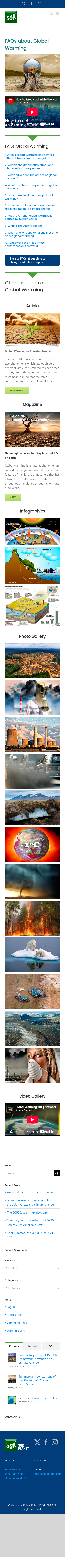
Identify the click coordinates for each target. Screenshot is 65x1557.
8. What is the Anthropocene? (24, 226)
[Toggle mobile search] (51, 13)
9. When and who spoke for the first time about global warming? (31, 234)
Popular (14, 1346)
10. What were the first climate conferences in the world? (25, 244)
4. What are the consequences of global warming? (31, 186)
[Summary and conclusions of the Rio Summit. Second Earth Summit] (12, 1377)
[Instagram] (55, 1442)
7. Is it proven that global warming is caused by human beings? (28, 217)
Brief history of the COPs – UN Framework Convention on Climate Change (37, 1358)
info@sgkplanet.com (48, 1474)
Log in (11, 1307)
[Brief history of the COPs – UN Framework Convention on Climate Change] (12, 1355)
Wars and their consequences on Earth (32, 1192)
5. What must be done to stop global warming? (29, 197)
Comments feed (17, 1323)
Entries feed (14, 1315)
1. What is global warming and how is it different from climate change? (29, 156)
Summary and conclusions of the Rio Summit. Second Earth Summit (37, 1380)
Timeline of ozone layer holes (37, 1398)
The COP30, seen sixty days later (28, 1212)
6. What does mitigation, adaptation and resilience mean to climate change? (31, 207)
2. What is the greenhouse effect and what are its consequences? (29, 166)
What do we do (14, 1474)
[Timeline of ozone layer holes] (12, 1398)
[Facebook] (46, 1442)
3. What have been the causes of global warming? (31, 176)
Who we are (12, 1469)
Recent (32, 1346)
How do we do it (15, 1478)
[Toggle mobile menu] (58, 13)
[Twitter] (37, 1442)
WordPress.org (16, 1331)
